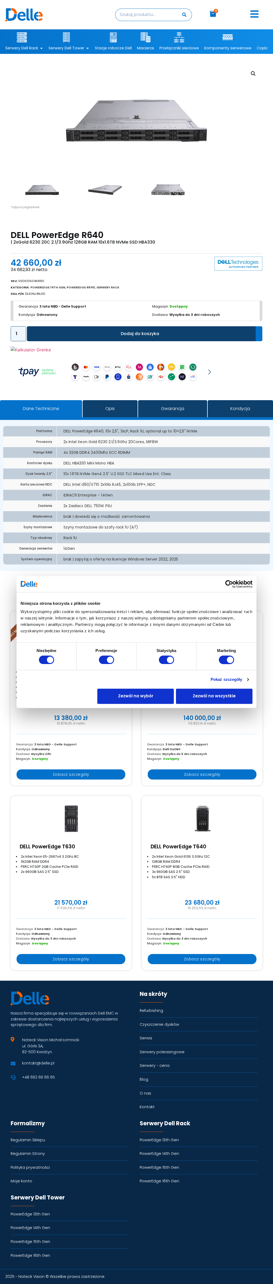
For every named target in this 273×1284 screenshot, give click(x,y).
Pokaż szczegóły (226, 679)
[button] (253, 73)
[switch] (106, 659)
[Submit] (185, 15)
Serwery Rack (108, 287)
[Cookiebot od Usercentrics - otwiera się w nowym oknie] (229, 584)
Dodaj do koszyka (140, 334)
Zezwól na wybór (135, 696)
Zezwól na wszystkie (214, 696)
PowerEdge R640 (81, 287)
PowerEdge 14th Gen (47, 287)
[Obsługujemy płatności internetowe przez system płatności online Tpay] (113, 382)
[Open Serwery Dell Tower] (87, 48)
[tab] (41, 408)
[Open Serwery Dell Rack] (41, 48)
